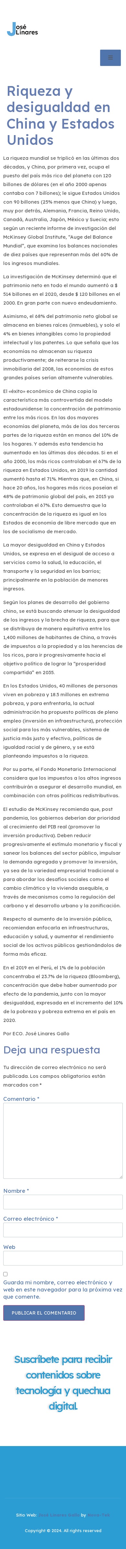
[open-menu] (110, 57)
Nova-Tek (99, 1515)
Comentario (21, 1098)
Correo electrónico (30, 1218)
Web (9, 1246)
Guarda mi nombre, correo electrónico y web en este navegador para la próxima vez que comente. (62, 1289)
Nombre (16, 1190)
